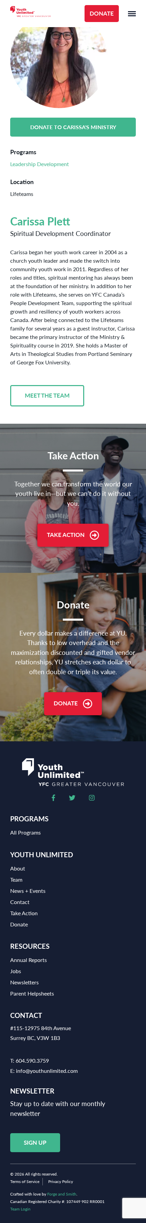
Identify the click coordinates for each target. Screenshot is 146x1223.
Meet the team (47, 395)
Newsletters (24, 982)
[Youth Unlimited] (30, 13)
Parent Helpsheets (32, 993)
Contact (20, 902)
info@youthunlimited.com (47, 1071)
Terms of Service (24, 1181)
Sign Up (35, 1142)
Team (16, 879)
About (17, 868)
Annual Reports (28, 960)
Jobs (15, 971)
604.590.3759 (32, 1060)
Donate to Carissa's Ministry (73, 127)
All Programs (25, 832)
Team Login (20, 1209)
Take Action (66, 535)
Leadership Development (39, 164)
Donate (102, 13)
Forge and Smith (61, 1194)
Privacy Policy (60, 1181)
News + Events (27, 891)
